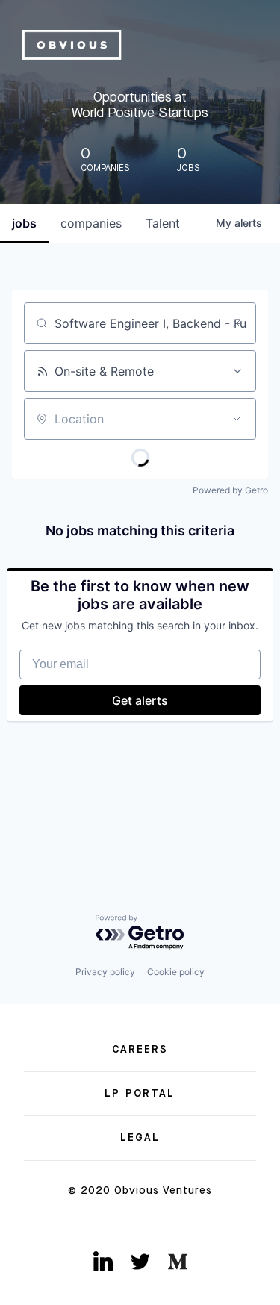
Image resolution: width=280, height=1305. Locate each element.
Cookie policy (176, 971)
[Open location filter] (236, 418)
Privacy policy (105, 971)
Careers (140, 1050)
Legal (140, 1138)
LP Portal (140, 1094)
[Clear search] (236, 323)
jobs (24, 223)
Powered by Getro (230, 490)
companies (91, 223)
